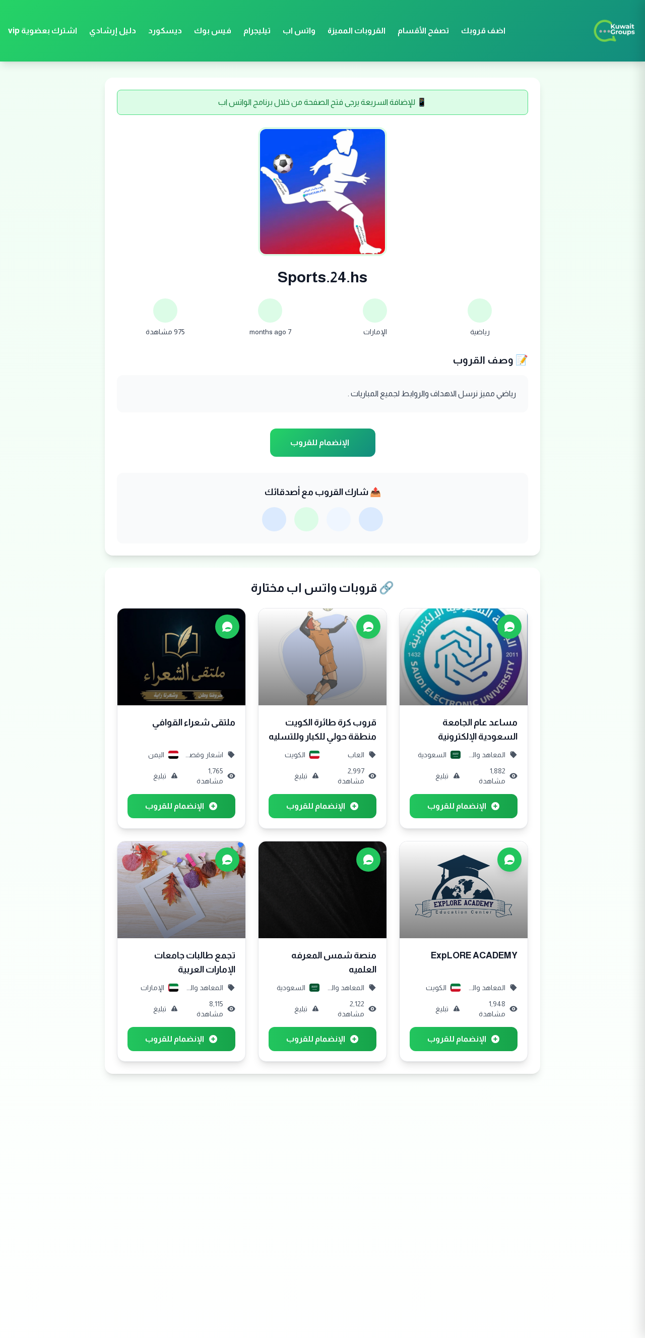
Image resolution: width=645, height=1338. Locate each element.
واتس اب (299, 30)
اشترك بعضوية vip (42, 30)
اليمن (156, 755)
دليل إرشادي (112, 30)
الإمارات (375, 332)
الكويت (295, 755)
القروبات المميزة (356, 30)
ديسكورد (165, 30)
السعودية (432, 755)
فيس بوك (212, 30)
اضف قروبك (483, 30)
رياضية (480, 332)
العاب (356, 755)
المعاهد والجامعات (486, 755)
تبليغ (441, 776)
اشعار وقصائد (203, 755)
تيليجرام (257, 30)
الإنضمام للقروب (319, 442)
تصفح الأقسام (423, 30)
